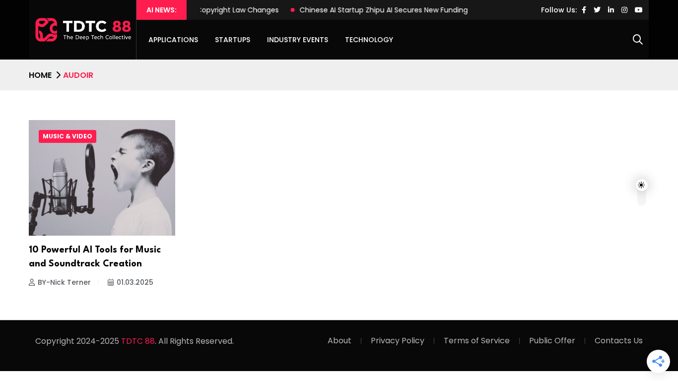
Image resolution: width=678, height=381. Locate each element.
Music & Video (67, 136)
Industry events (297, 40)
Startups (232, 40)
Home (40, 75)
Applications (173, 40)
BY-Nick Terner (64, 282)
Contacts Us (619, 340)
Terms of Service (477, 340)
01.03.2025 (135, 282)
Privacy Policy (397, 340)
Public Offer (552, 340)
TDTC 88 (138, 341)
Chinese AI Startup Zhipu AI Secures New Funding (377, 10)
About (339, 340)
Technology (369, 40)
